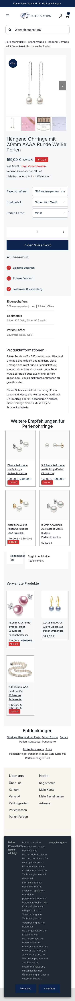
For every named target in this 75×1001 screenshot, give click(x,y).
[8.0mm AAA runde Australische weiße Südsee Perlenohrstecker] (54, 505)
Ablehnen (49, 988)
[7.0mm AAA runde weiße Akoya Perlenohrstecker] (20, 445)
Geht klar (25, 988)
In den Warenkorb (37, 245)
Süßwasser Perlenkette (42, 741)
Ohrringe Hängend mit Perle (24, 737)
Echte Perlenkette (33, 749)
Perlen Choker (50, 737)
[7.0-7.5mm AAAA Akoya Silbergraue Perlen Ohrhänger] (54, 604)
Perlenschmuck (14, 41)
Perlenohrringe (35, 41)
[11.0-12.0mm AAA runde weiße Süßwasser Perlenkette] (20, 669)
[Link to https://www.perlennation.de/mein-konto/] (60, 16)
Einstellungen (57, 842)
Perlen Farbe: (16, 213)
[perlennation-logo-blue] (36, 13)
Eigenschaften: (17, 191)
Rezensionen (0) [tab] (16, 558)
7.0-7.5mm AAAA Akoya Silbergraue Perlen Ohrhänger (53, 626)
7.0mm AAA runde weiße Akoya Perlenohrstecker (17, 469)
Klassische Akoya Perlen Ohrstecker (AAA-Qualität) (17, 529)
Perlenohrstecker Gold (41, 753)
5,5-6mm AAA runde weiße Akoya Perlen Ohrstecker (53, 469)
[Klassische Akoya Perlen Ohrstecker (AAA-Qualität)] (20, 505)
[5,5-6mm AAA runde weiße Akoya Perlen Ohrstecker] (54, 445)
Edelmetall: (14, 202)
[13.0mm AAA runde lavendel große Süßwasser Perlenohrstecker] (20, 604)
